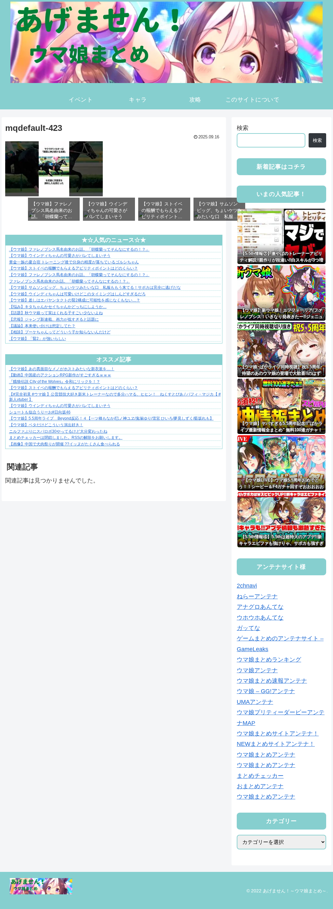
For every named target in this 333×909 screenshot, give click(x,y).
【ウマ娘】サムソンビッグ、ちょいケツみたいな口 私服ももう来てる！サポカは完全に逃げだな (95, 287)
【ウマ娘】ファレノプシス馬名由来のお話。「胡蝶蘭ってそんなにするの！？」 (79, 249)
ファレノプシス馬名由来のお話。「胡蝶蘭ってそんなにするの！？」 (69, 281)
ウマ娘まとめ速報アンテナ (272, 681)
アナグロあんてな (260, 607)
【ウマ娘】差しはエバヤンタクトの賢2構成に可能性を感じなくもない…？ (74, 300)
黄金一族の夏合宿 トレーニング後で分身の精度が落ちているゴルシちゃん (74, 262)
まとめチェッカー (260, 776)
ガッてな (248, 628)
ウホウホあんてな (260, 617)
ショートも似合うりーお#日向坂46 (40, 412)
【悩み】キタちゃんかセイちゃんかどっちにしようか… (58, 306)
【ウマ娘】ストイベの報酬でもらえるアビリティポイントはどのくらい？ (73, 268)
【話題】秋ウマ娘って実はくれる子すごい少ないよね (56, 313)
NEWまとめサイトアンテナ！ (276, 744)
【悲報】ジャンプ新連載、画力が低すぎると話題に (54, 319)
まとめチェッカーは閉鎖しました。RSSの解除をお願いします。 (66, 437)
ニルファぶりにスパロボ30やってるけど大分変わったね (58, 431)
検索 (242, 128)
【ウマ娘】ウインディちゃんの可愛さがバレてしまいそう (60, 255)
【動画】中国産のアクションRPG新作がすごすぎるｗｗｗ (60, 375)
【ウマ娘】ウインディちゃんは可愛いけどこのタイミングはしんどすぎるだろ (77, 294)
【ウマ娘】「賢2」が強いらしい (37, 338)
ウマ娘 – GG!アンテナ (266, 691)
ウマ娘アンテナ (257, 670)
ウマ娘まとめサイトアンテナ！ (278, 733)
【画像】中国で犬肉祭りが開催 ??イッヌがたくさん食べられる (64, 444)
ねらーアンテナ (257, 596)
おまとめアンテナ (260, 786)
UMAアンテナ (255, 702)
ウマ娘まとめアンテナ (266, 754)
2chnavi (247, 585)
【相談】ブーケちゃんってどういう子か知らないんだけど (60, 332)
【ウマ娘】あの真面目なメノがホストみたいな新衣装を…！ (61, 369)
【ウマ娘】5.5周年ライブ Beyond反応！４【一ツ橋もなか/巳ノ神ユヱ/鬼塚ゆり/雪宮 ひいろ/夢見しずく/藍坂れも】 (111, 418)
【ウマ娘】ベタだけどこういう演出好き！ (46, 425)
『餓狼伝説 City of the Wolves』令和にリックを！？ (54, 381)
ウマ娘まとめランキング (269, 659)
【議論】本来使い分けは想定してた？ (42, 326)
